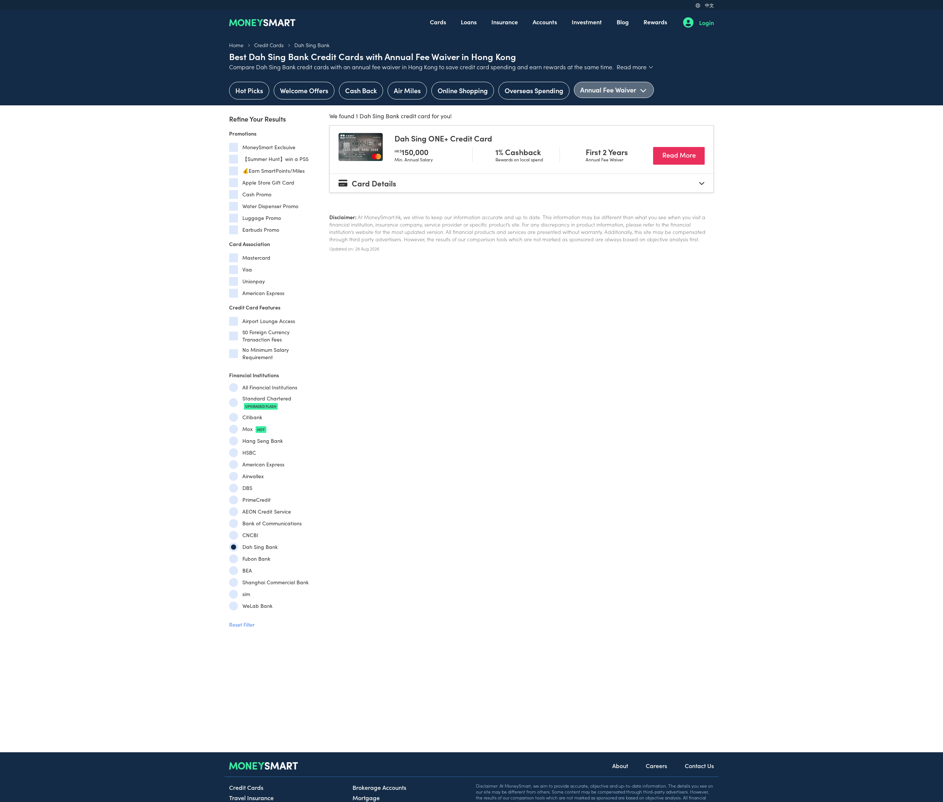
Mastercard (256, 257)
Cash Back (361, 90)
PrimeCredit (256, 499)
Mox (253, 428)
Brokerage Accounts (379, 787)
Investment (587, 22)
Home (236, 45)
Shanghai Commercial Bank (275, 582)
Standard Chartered (266, 402)
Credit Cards (269, 45)
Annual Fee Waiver (609, 89)
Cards (438, 22)
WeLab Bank (257, 605)
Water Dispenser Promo (270, 206)
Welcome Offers (304, 90)
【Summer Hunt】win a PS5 (275, 158)
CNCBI (250, 535)
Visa (247, 269)
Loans (469, 22)
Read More (683, 155)
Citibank (252, 417)
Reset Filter (242, 624)
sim (246, 594)
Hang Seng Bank (262, 440)
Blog (623, 22)
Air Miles (407, 90)
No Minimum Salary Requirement (265, 353)
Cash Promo (256, 194)
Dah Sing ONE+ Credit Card (443, 138)
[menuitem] (438, 22)
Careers (656, 765)
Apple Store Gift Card (268, 182)
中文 (709, 5)
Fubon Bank (256, 558)
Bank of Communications (272, 523)
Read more (635, 67)
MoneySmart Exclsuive (268, 147)
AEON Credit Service (266, 511)
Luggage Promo (261, 217)
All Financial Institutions (269, 387)
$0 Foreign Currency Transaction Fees (266, 336)
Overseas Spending (534, 90)
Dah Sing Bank (311, 45)
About (620, 765)
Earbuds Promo (260, 229)
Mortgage (366, 798)
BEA (247, 570)
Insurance (504, 22)
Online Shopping (463, 90)
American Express (263, 293)
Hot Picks (249, 90)
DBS (247, 487)
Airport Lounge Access (268, 321)
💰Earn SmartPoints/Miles (273, 170)
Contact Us (699, 765)
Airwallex (253, 476)
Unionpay (253, 281)
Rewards (655, 22)
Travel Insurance (251, 798)
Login (706, 22)
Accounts (545, 22)
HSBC (249, 452)
